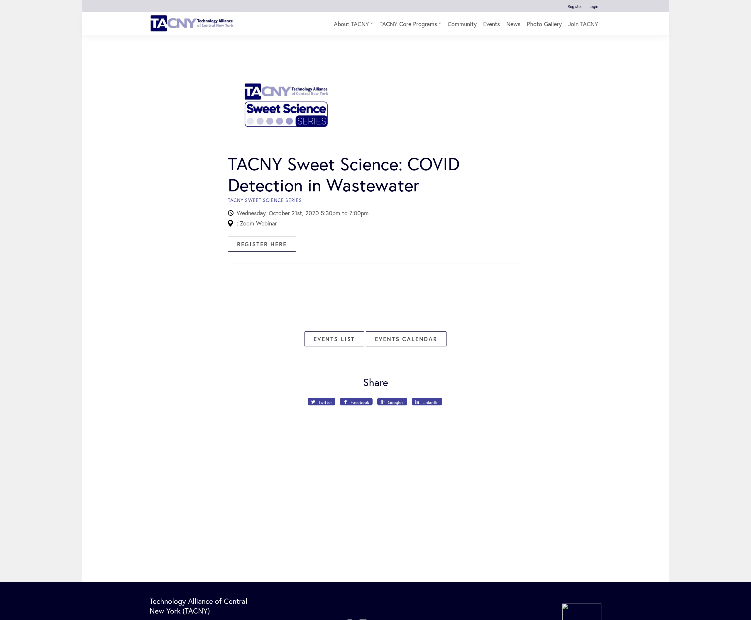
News (513, 24)
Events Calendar (406, 339)
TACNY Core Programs (408, 24)
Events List (334, 339)
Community (462, 24)
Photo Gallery (544, 24)
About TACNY (351, 24)
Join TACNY (583, 24)
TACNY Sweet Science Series (265, 200)
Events (491, 24)
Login (593, 6)
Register (575, 6)
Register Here (262, 244)
